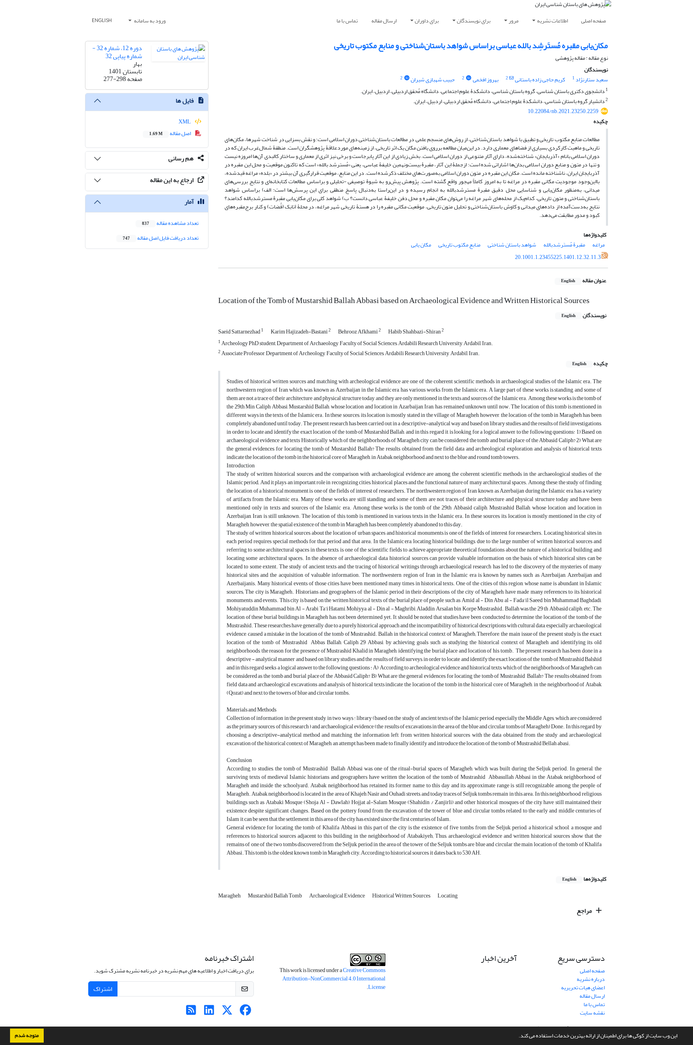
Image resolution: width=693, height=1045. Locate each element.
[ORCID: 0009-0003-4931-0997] (406, 78)
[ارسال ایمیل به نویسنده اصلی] (511, 78)
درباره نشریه (591, 979)
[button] (516, 1036)
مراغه (598, 244)
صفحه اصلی (593, 20)
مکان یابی (421, 244)
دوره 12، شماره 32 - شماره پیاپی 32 (117, 52)
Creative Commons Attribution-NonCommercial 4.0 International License (333, 978)
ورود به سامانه (149, 20)
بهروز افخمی (485, 79)
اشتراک (102, 989)
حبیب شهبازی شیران (433, 79)
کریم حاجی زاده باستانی (540, 79)
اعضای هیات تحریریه (583, 987)
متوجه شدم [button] (27, 1035)
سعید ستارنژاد (591, 79)
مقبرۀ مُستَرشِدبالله (564, 244)
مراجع (585, 911)
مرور (514, 20)
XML (185, 121)
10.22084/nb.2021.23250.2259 (563, 111)
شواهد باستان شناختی (512, 244)
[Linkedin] (209, 1012)
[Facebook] (245, 1012)
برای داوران (427, 20)
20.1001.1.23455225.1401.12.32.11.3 (558, 257)
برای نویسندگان (473, 20)
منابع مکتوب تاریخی (459, 244)
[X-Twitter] (227, 1012)
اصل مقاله (170, 133)
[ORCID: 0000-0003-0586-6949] (468, 78)
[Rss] (191, 1012)
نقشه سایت (592, 1012)
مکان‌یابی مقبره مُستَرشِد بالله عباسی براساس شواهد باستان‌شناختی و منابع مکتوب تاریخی (471, 45)
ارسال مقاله (384, 20)
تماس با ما (347, 20)
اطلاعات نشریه (552, 20)
